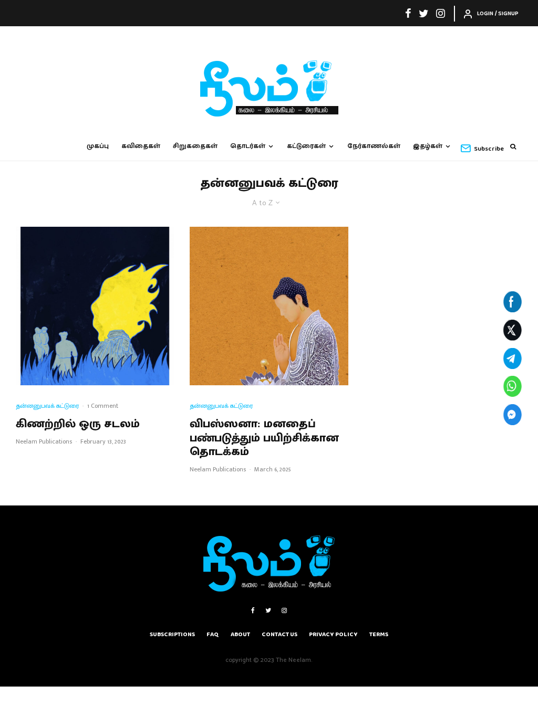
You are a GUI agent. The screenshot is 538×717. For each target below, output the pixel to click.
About (240, 634)
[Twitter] (423, 13)
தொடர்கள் (247, 146)
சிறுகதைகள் (195, 146)
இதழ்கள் (427, 146)
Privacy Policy (333, 634)
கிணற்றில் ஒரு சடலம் (78, 424)
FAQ (212, 634)
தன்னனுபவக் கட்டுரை (47, 406)
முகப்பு (98, 146)
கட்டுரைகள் (306, 146)
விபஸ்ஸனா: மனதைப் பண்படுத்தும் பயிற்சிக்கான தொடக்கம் (264, 438)
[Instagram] (440, 13)
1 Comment (102, 405)
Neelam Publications (44, 441)
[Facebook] (408, 13)
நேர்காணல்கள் (373, 146)
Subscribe (489, 149)
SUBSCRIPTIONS (172, 634)
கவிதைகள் (140, 146)
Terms (378, 634)
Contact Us (279, 634)
